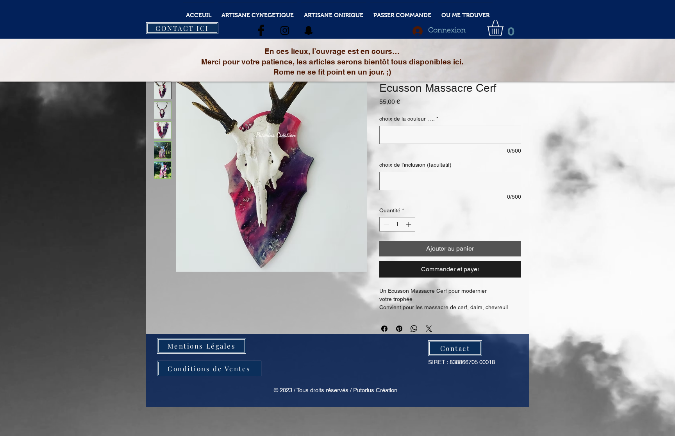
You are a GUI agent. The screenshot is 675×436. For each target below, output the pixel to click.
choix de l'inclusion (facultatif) (415, 165)
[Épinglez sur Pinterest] (399, 328)
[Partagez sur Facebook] (384, 328)
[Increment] (409, 224)
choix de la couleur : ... (408, 119)
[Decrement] (385, 224)
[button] (505, 28)
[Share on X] (429, 328)
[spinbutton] (397, 224)
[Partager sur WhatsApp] (414, 328)
